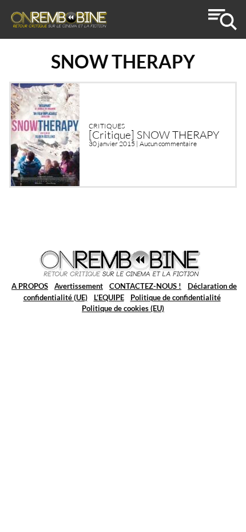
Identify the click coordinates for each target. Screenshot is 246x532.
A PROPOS (29, 286)
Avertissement (78, 286)
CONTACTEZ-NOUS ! (145, 286)
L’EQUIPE (109, 297)
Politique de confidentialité (175, 297)
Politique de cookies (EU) (123, 308)
